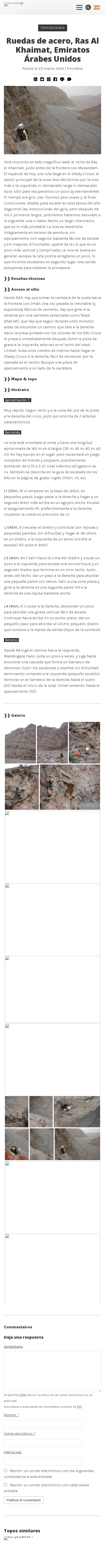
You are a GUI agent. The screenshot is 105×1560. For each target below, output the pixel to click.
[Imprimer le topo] (62, 79)
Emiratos (75, 68)
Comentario (13, 1347)
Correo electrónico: (20, 1433)
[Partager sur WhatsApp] (35, 79)
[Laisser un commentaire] (69, 79)
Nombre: (11, 1415)
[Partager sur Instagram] (49, 79)
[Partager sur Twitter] (42, 79)
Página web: (13, 1452)
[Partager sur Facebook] (55, 79)
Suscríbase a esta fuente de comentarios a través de (43, 1406)
